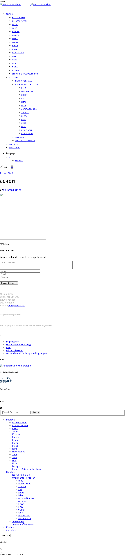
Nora (15, 463)
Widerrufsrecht (14, 350)
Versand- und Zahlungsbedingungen (26, 353)
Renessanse (18, 53)
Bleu (20, 480)
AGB (8, 347)
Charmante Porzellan (26, 84)
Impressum (12, 341)
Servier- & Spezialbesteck (25, 74)
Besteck (10, 14)
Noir (20, 512)
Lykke (15, 440)
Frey (20, 506)
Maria (15, 442)
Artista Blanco (29, 109)
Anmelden (14, 148)
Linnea (15, 437)
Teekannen (18, 521)
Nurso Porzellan (21, 474)
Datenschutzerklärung (18, 344)
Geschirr (14, 77)
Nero (21, 492)
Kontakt (10, 527)
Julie (15, 431)
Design (16, 466)
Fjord (15, 428)
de (10, 157)
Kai (20, 489)
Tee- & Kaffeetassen (25, 140)
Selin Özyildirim (12, 189)
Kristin (16, 434)
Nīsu (21, 495)
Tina (14, 454)
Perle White (27, 133)
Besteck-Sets (19, 422)
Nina (14, 448)
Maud (15, 445)
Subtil (21, 509)
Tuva (14, 457)
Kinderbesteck (19, 21)
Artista (22, 501)
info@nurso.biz (16, 305)
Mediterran (24, 483)
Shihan (25, 95)
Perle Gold (24, 515)
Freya (21, 503)
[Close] (1, 408)
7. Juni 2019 (6, 173)
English (19, 161)
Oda (14, 460)
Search (35, 412)
